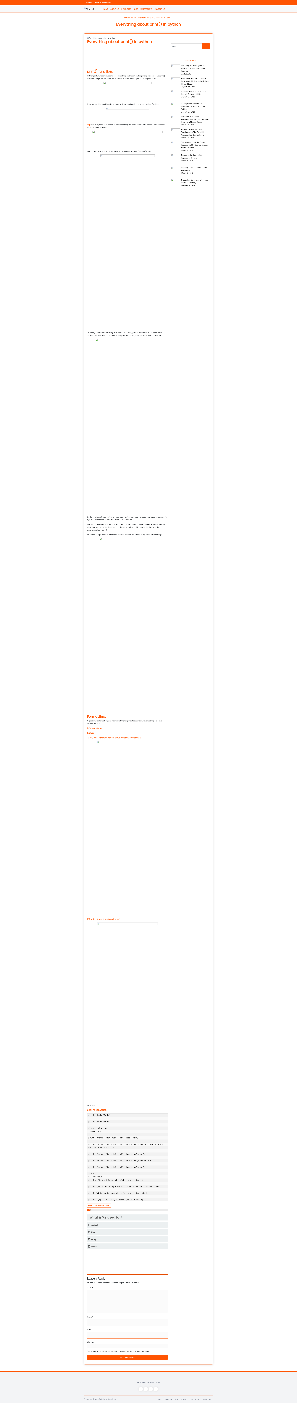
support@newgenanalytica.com (98, 2)
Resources (184, 1399)
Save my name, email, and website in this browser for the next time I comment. (118, 1351)
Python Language (138, 17)
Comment (91, 1287)
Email (90, 1329)
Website (90, 1341)
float (93, 1232)
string (93, 1239)
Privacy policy (206, 1399)
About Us (168, 1399)
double (94, 1246)
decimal (94, 1225)
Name (90, 1316)
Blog (176, 1399)
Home (160, 1399)
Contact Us (195, 1399)
